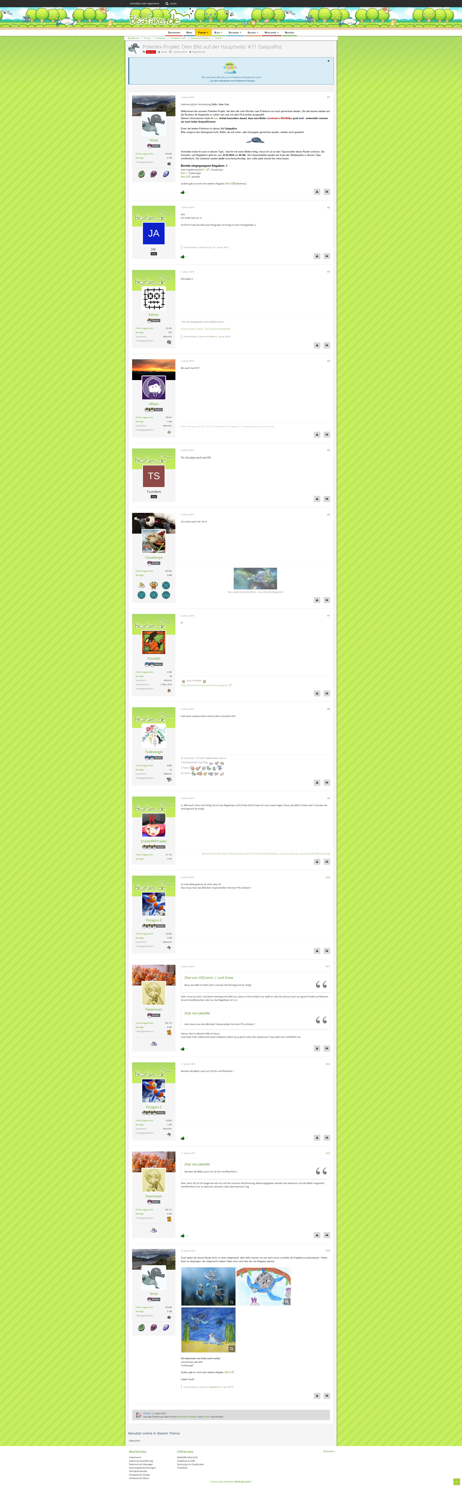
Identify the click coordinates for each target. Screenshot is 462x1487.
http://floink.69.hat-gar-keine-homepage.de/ (204, 685)
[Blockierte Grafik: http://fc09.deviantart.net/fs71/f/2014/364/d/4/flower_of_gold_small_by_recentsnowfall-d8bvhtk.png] (266, 853)
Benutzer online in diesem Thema (154, 1433)
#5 (328, 450)
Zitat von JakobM (197, 1013)
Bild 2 (184, 173)
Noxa (164, 51)
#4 (328, 361)
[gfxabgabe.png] (255, 578)
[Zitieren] (327, 192)
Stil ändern (329, 1451)
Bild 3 (184, 176)
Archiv (206, 1416)
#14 (328, 1250)
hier (216, 118)
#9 (328, 798)
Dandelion (214, 1387)
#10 (328, 877)
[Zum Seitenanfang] (456, 1481)
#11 (328, 966)
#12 (328, 1064)
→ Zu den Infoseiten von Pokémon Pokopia (231, 80)
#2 (328, 207)
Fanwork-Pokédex (187, 1416)
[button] (328, 60)
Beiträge (139, 157)
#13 (328, 1153)
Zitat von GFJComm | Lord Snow (208, 977)
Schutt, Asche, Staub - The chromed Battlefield (205, 328)
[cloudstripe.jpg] (208, 1286)
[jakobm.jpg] (263, 1286)
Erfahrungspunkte (144, 153)
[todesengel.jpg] (208, 1330)
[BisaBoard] (231, 18)
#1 (328, 97)
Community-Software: (231, 1481)
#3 (328, 271)
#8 (328, 708)
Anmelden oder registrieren (144, 3)
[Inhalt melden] (317, 192)
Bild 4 (228, 183)
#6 (328, 514)
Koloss (212, 336)
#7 (328, 615)
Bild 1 (203, 169)
